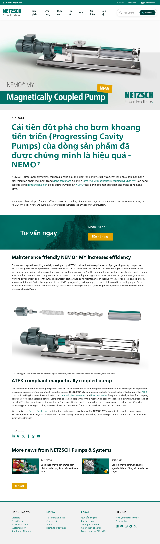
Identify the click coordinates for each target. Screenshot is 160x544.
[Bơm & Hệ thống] (12, 13)
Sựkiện (92, 12)
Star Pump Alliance (21, 531)
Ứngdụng (47, 12)
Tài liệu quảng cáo (55, 517)
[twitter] (135, 526)
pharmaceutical (78, 395)
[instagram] (126, 526)
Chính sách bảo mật (91, 527)
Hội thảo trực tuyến (56, 527)
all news (19, 486)
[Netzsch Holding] (4, 2)
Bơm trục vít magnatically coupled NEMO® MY (109, 180)
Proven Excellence (38, 411)
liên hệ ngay (100, 236)
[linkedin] (117, 526)
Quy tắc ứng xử (89, 517)
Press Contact (18, 520)
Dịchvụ (59, 12)
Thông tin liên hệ (90, 524)
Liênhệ (104, 12)
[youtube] (121, 526)
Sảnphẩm (35, 12)
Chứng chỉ (51, 520)
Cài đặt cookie (88, 520)
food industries (99, 395)
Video (49, 524)
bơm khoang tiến (37, 184)
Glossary (16, 517)
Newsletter (121, 520)
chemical (64, 395)
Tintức (70, 12)
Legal (85, 512)
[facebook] (130, 526)
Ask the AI (149, 12)
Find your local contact (127, 517)
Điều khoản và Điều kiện (93, 531)
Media (50, 512)
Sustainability (19, 527)
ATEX (144, 391)
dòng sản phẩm (62, 180)
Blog (81, 12)
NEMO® (80, 184)
